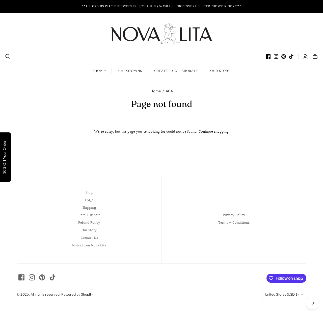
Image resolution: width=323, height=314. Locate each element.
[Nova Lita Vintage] (161, 33)
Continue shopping (214, 132)
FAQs (89, 200)
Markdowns (130, 71)
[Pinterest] (283, 56)
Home (155, 91)
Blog (89, 192)
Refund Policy (89, 223)
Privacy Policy (234, 215)
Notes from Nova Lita (89, 245)
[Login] (305, 56)
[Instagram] (276, 56)
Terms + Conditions (234, 223)
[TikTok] (291, 56)
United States (282, 294)
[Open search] (7, 56)
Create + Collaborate (176, 71)
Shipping (89, 208)
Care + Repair (89, 215)
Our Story (220, 71)
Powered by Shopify (77, 294)
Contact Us (89, 238)
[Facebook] (268, 56)
